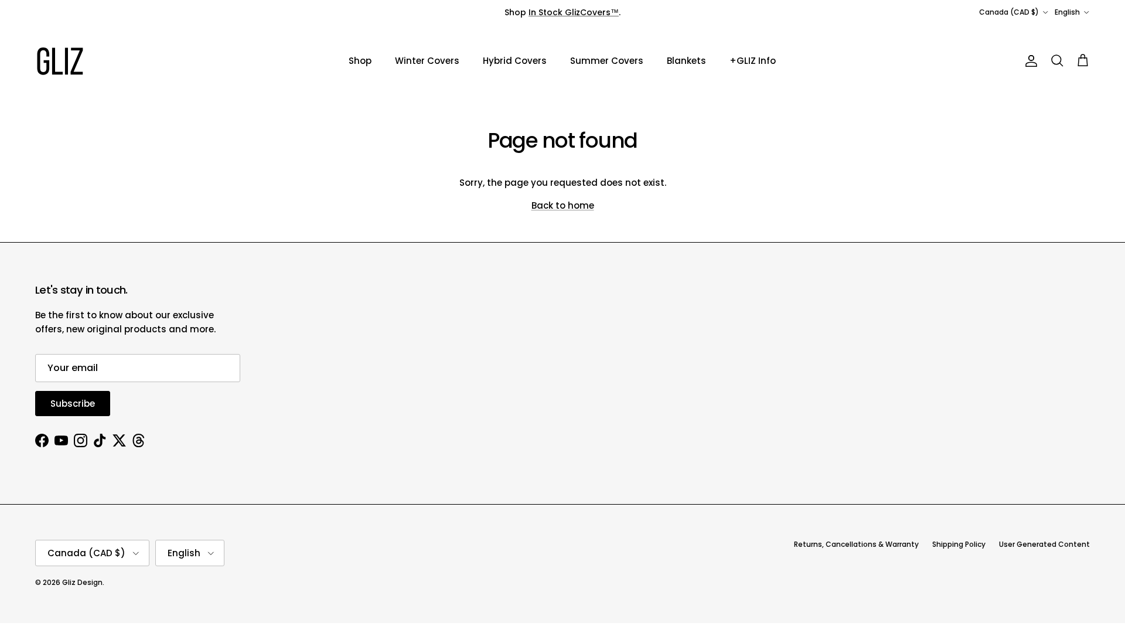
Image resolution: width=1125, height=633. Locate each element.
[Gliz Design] (60, 61)
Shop (360, 61)
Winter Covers (427, 61)
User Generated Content (1044, 544)
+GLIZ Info (752, 61)
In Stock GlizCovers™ (574, 12)
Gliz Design (82, 582)
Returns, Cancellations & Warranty (856, 544)
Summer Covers (606, 61)
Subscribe (72, 403)
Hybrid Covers (515, 61)
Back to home (562, 205)
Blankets (686, 61)
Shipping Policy (959, 544)
